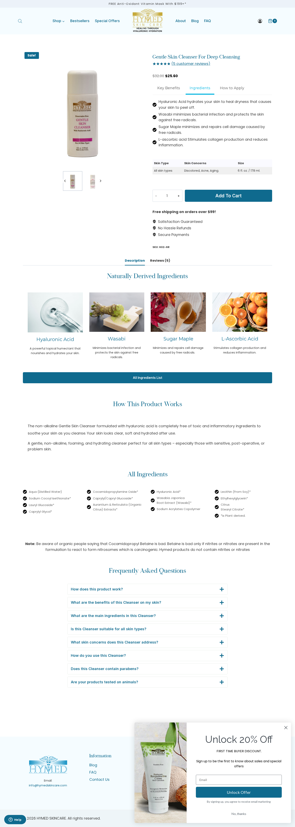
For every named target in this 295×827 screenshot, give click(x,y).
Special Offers (107, 21)
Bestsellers (80, 21)
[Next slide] (100, 181)
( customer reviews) (190, 63)
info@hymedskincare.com (48, 785)
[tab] (168, 89)
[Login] (260, 21)
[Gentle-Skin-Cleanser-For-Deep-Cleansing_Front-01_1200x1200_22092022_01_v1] (82, 110)
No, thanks (238, 814)
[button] (72, 181)
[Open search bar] (20, 21)
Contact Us (99, 779)
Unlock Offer (239, 792)
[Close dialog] (285, 727)
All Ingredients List (147, 378)
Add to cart (228, 195)
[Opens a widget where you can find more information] (15, 820)
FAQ (207, 21)
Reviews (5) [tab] (160, 260)
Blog (195, 21)
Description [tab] (135, 260)
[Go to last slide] (65, 181)
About (180, 21)
